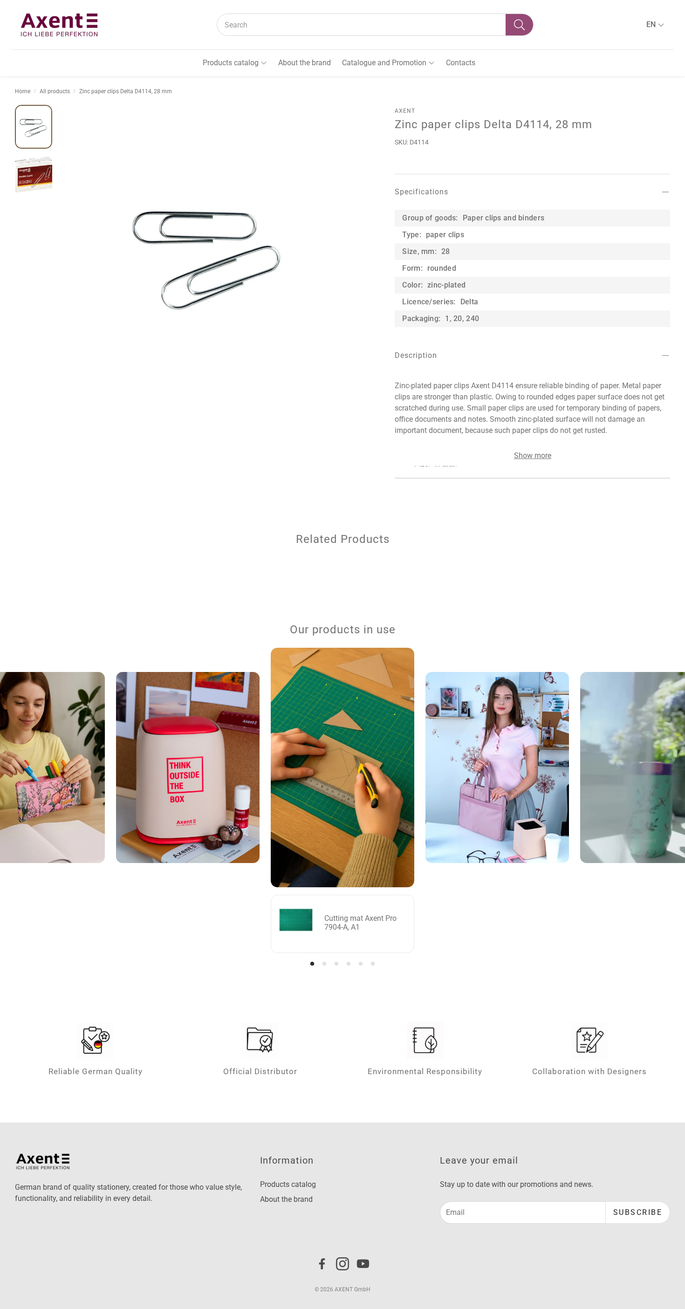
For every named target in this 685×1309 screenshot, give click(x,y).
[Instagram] (342, 1263)
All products (55, 91)
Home (22, 91)
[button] (375, 24)
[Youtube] (363, 1263)
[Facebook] (322, 1263)
